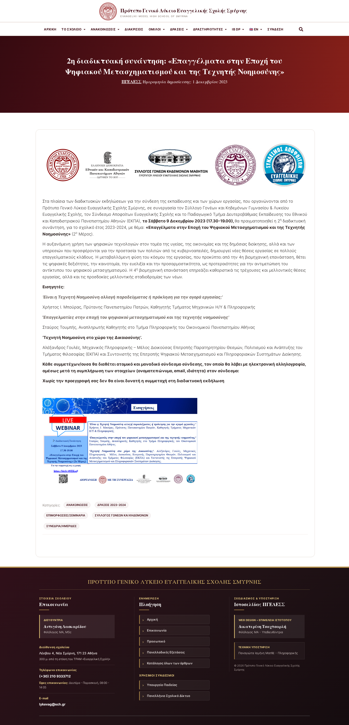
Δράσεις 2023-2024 (111, 505)
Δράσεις (177, 29)
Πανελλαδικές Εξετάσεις (166, 652)
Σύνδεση (275, 29)
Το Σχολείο (71, 29)
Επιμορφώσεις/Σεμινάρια (65, 515)
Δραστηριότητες (208, 29)
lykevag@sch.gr (52, 704)
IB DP (236, 29)
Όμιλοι (155, 29)
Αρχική (50, 29)
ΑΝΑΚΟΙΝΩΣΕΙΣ (103, 29)
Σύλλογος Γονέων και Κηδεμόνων (121, 515)
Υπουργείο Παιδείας (162, 685)
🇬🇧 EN (253, 29)
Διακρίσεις (134, 29)
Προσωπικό (156, 641)
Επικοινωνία (156, 630)
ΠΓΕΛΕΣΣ (132, 81)
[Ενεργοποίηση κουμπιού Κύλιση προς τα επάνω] (340, 715)
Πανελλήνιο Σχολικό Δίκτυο (168, 696)
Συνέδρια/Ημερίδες (61, 526)
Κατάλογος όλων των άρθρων (170, 663)
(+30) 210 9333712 (55, 676)
